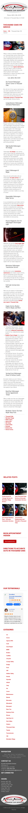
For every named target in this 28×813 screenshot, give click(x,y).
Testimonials (5, 756)
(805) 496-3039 (11, 768)
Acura (8, 637)
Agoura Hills (8, 421)
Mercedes (9, 700)
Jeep (7, 685)
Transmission (10, 733)
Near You (8, 709)
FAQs (14, 756)
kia (7, 688)
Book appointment (10, 541)
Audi (7, 643)
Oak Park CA (9, 718)
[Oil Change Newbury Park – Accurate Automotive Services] (8, 510)
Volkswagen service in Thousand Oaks (13, 97)
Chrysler (8, 658)
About (8, 754)
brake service (20, 205)
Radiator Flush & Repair (11, 335)
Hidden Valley (8, 419)
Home (5, 31)
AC (7, 634)
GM (7, 670)
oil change (12, 151)
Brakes (8, 652)
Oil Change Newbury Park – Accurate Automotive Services (7, 519)
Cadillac (8, 655)
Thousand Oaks (9, 416)
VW (9, 31)
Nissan (8, 715)
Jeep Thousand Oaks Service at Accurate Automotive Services (20, 498)
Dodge (8, 664)
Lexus (8, 691)
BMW (7, 649)
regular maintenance (18, 67)
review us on (16, 604)
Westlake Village (9, 418)
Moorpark (7, 426)
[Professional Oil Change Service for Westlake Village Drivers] (8, 489)
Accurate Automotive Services (15, 597)
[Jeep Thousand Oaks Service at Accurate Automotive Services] (21, 489)
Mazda (8, 697)
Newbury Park (8, 428)
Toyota (8, 730)
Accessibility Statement (15, 757)
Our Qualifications (19, 754)
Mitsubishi (9, 703)
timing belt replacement (17, 330)
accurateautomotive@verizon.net (13, 770)
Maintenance (9, 694)
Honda (8, 676)
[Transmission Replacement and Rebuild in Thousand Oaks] (21, 510)
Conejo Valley (8, 424)
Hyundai (8, 679)
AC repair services (14, 177)
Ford (7, 667)
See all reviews (9, 604)
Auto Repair (9, 646)
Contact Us (19, 756)
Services (13, 754)
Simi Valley (8, 423)
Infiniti (8, 682)
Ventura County (9, 429)
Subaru (8, 724)
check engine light (19, 243)
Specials (11, 756)
